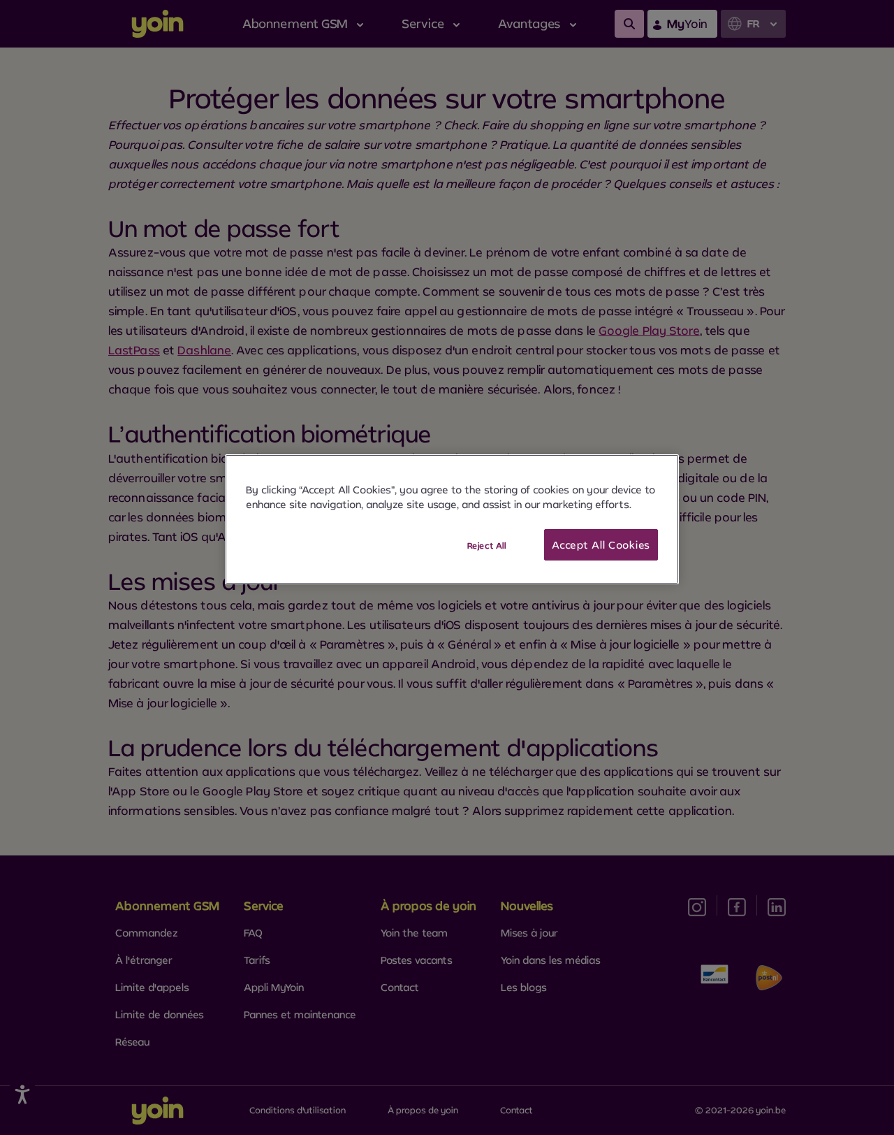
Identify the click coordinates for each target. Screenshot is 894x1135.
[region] (452, 519)
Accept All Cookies (601, 545)
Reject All (486, 545)
